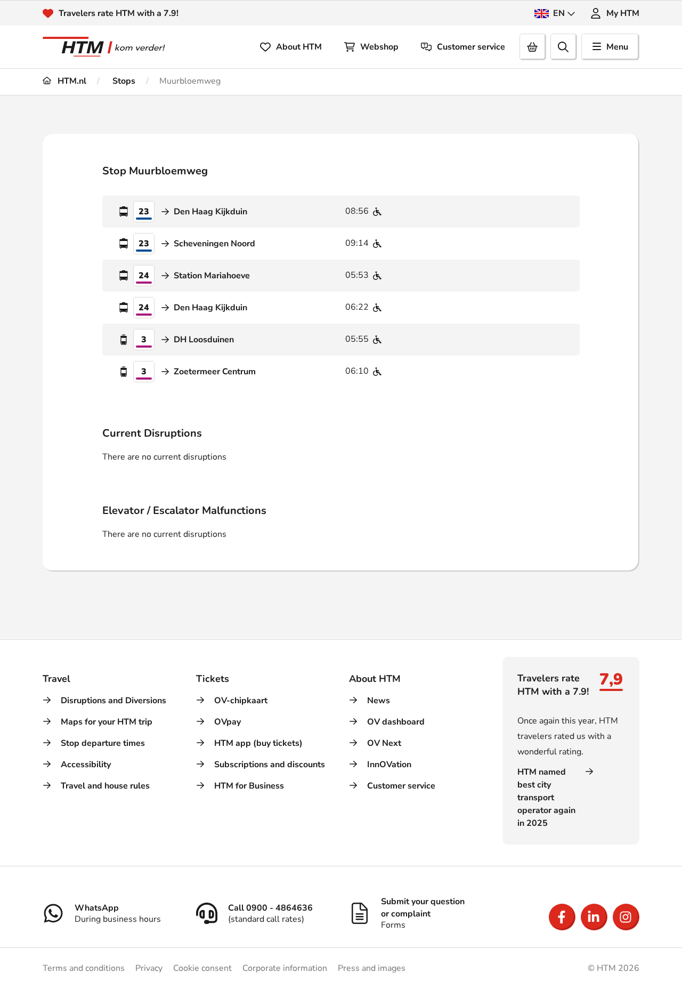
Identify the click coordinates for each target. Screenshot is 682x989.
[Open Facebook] (562, 917)
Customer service (471, 47)
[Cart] (532, 47)
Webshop (379, 47)
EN (559, 13)
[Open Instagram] (626, 917)
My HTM (622, 13)
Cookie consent (202, 968)
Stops (122, 81)
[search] (563, 47)
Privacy (149, 968)
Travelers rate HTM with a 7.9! (118, 13)
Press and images (371, 968)
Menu (617, 47)
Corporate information (284, 968)
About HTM (299, 47)
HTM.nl (70, 81)
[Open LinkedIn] (594, 917)
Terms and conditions (84, 968)
